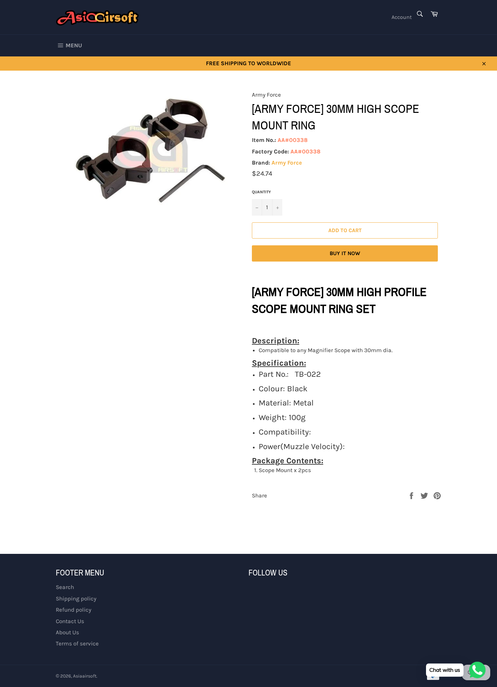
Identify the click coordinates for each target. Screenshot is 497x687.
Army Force (286, 162)
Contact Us (70, 621)
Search (65, 587)
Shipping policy (76, 598)
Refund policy (73, 609)
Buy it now (345, 253)
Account (402, 17)
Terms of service (77, 643)
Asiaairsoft (84, 676)
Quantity (261, 192)
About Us (67, 632)
